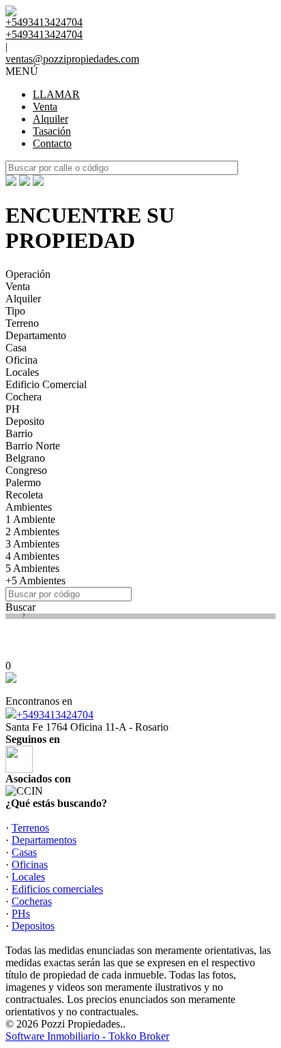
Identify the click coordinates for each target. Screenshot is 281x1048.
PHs (21, 913)
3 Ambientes (32, 544)
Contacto (52, 143)
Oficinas (30, 864)
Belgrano (25, 458)
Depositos (33, 926)
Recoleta (24, 495)
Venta (45, 106)
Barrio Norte (32, 445)
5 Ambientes (32, 568)
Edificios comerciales (57, 889)
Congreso (26, 470)
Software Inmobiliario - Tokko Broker (87, 1036)
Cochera (23, 396)
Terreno (22, 323)
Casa (16, 347)
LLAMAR (56, 94)
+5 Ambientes (35, 580)
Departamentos (44, 840)
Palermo (23, 482)
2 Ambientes (32, 531)
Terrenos (30, 827)
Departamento (35, 335)
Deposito (24, 421)
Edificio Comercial (46, 384)
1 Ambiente (30, 519)
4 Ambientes (32, 556)
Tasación (52, 131)
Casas (24, 852)
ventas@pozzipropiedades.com (72, 59)
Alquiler (50, 119)
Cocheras (32, 901)
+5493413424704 (54, 714)
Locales (22, 372)
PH (12, 409)
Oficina (21, 360)
